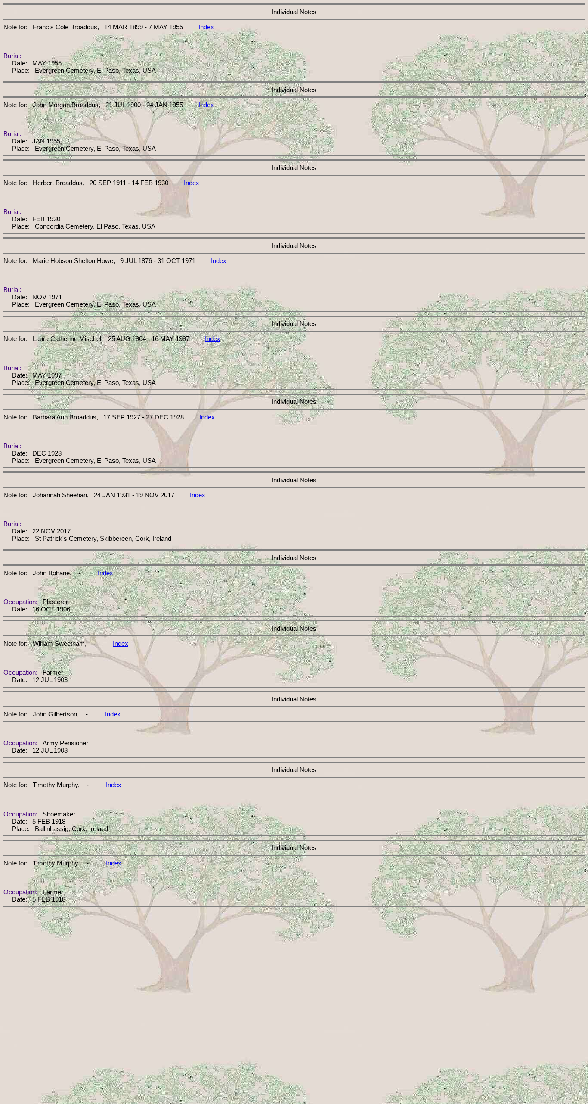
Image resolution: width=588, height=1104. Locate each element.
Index (206, 27)
